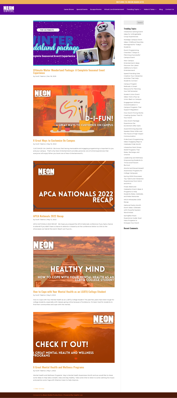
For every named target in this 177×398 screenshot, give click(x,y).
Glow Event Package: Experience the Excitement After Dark (132, 123)
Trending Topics (133, 9)
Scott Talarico (40, 76)
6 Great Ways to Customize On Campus (54, 140)
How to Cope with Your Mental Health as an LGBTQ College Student (69, 292)
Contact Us (169, 9)
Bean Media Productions (52, 395)
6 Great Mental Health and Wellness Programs (58, 367)
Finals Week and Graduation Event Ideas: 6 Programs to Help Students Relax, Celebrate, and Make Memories (133, 191)
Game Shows (69, 9)
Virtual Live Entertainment (114, 9)
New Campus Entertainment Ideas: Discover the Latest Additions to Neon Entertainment (132, 65)
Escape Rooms (96, 9)
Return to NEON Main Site (130, 2)
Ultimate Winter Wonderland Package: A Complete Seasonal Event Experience (69, 71)
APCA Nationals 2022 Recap (48, 216)
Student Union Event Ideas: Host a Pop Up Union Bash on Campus (132, 96)
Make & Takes (149, 9)
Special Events (82, 9)
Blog (161, 9)
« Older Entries (38, 389)
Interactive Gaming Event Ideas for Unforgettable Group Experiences (133, 34)
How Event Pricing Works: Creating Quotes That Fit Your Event (133, 115)
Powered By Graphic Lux (73, 395)
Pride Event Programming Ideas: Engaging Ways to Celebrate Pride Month (133, 141)
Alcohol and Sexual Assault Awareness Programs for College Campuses (134, 170)
